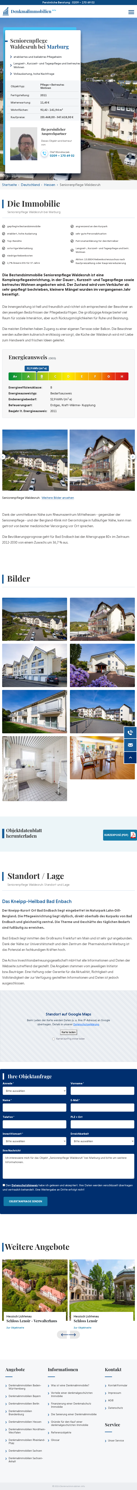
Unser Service (116, 1440)
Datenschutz (115, 1408)
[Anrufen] (130, 732)
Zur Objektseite (15, 1327)
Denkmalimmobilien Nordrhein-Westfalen (27, 1431)
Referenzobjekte (61, 1432)
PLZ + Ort (77, 1117)
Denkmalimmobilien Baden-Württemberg (25, 1387)
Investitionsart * (13, 1133)
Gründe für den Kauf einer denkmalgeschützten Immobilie (69, 1423)
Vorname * (77, 1083)
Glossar (55, 1440)
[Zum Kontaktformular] (130, 745)
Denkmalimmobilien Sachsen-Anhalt (26, 1460)
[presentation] (132, 457)
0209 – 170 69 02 (83, 2)
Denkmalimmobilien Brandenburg (20, 1413)
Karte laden (69, 1032)
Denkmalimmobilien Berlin (24, 1403)
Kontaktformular (117, 1385)
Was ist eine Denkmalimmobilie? (70, 1385)
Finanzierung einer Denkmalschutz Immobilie (71, 1405)
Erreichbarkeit (80, 1133)
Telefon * (8, 1117)
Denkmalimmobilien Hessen (25, 1421)
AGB (110, 1400)
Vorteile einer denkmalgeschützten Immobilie (72, 1394)
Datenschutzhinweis (25, 1185)
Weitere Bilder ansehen (57, 498)
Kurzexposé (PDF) (116, 835)
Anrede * (8, 1083)
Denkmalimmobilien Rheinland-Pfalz (27, 1441)
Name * (7, 1100)
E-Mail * (75, 1100)
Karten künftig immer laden (70, 1038)
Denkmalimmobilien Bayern (25, 1396)
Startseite (9, 185)
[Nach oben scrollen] (130, 757)
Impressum (114, 1393)
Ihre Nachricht (12, 1150)
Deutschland (30, 185)
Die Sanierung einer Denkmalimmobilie (74, 1414)
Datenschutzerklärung (86, 1024)
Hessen (49, 185)
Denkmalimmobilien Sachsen (25, 1450)
